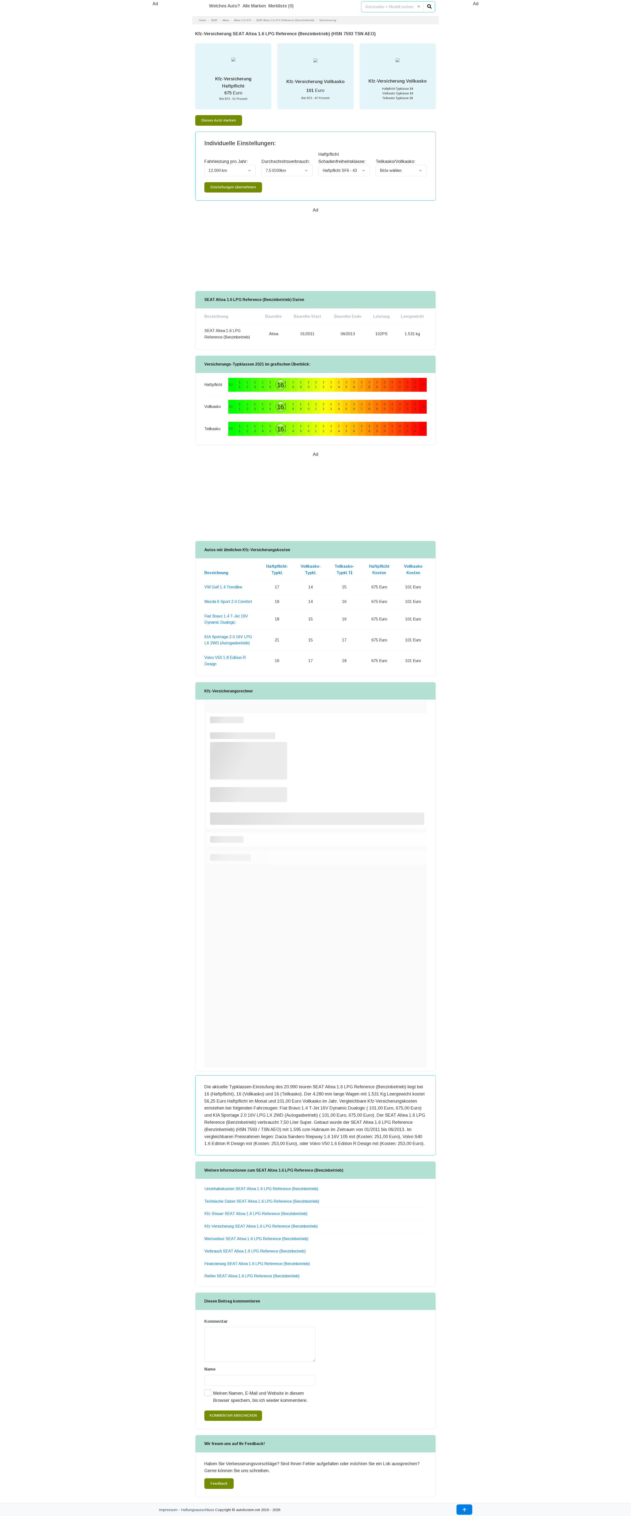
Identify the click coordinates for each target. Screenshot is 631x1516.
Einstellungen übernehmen (233, 187)
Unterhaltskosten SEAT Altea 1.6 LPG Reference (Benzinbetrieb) (261, 1189)
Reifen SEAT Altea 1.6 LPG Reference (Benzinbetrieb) (251, 1276)
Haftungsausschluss (197, 1510)
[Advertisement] (155, 81)
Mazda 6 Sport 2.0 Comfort (228, 601)
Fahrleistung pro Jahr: (226, 161)
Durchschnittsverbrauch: (286, 161)
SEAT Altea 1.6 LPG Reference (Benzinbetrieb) (285, 20)
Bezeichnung (216, 573)
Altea (226, 20)
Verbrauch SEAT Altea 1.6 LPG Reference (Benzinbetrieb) (255, 1251)
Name (210, 1369)
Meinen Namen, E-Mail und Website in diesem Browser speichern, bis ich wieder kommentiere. (260, 1397)
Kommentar (216, 1321)
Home (202, 20)
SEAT (214, 20)
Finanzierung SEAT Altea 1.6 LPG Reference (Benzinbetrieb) (257, 1264)
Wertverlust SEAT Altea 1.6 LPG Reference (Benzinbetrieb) (256, 1239)
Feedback (219, 1483)
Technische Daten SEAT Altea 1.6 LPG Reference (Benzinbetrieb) (261, 1201)
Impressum (168, 1510)
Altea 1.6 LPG (242, 20)
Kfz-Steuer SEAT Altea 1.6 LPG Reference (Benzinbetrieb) (255, 1214)
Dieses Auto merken (218, 120)
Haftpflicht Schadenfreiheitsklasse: (342, 158)
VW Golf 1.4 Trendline (223, 587)
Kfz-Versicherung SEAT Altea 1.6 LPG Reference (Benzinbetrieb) (261, 1226)
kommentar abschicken (233, 1415)
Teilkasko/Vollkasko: (395, 161)
